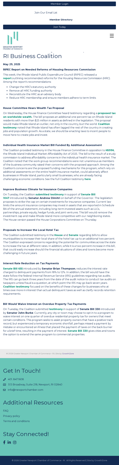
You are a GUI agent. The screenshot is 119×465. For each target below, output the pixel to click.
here (88, 179)
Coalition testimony (16, 286)
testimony (56, 309)
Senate (73, 235)
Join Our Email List (46, 12)
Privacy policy (11, 416)
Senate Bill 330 (78, 330)
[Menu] (112, 36)
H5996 (110, 150)
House (58, 235)
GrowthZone (68, 353)
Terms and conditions (16, 421)
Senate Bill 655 (13, 268)
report (7, 78)
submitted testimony (49, 194)
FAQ (5, 410)
